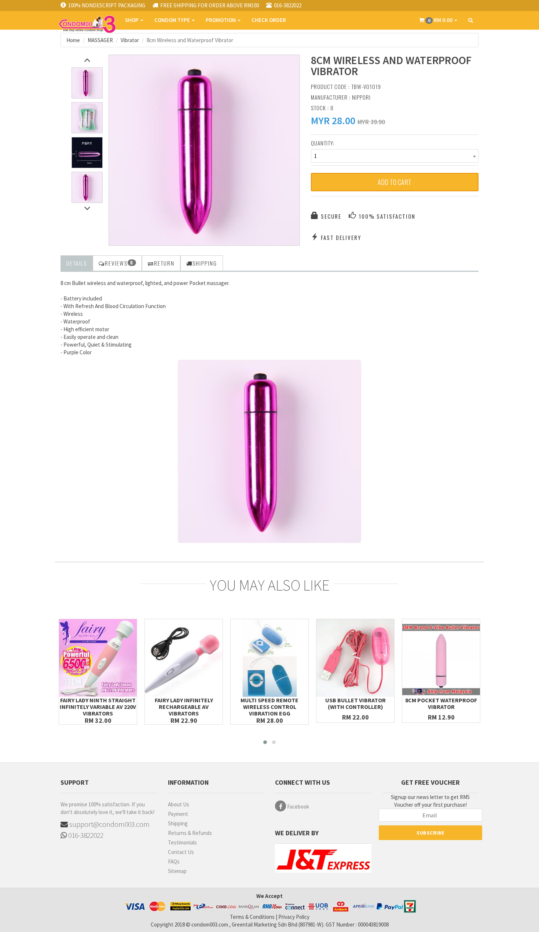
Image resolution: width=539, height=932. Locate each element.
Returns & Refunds (190, 832)
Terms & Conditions (252, 916)
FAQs (174, 861)
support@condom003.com (109, 824)
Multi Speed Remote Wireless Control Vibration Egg (269, 706)
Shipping (178, 823)
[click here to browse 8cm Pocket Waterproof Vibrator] (441, 658)
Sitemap (177, 871)
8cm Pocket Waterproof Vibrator (441, 703)
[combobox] (395, 156)
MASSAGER (100, 40)
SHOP (132, 19)
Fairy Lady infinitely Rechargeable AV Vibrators (184, 706)
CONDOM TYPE (172, 19)
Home (73, 40)
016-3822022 (85, 835)
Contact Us (181, 851)
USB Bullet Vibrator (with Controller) (355, 703)
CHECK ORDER (269, 19)
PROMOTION (221, 19)
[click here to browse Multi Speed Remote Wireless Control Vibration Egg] (269, 658)
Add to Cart (394, 182)
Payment (178, 813)
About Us (178, 804)
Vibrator (130, 40)
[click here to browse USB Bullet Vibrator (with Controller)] (355, 658)
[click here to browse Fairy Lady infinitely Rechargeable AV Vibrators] (184, 658)
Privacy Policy (293, 916)
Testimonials (182, 842)
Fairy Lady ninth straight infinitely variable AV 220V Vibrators (98, 706)
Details (76, 263)
